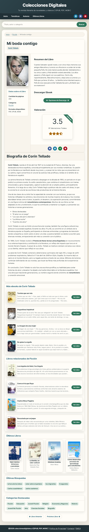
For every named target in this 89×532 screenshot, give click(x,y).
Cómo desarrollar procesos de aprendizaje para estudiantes (74, 463)
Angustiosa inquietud (25, 310)
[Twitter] (76, 16)
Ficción (14, 34)
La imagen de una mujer (26, 326)
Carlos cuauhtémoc (15, 488)
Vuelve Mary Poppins (25, 401)
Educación (20, 504)
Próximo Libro (52, 517)
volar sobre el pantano (34, 484)
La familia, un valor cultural (35, 462)
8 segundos (63, 484)
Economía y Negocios (60, 504)
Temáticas (15, 16)
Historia (74, 504)
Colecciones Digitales (44, 5)
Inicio (5, 16)
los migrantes (51, 484)
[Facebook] (80, 16)
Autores (26, 16)
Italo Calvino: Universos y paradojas (15, 464)
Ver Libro (76, 297)
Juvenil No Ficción (14, 508)
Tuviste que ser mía (24, 293)
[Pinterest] (85, 16)
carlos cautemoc (32, 488)
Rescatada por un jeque (26, 418)
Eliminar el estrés (54, 462)
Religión (46, 504)
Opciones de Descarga (58, 100)
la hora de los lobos (15, 484)
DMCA (78, 528)
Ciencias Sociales (37, 508)
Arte (26, 508)
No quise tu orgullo (24, 342)
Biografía (51, 508)
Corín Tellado (13, 48)
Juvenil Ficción (33, 504)
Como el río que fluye (25, 383)
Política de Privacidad (57, 528)
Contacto (70, 528)
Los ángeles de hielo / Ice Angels (30, 366)
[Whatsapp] (60, 148)
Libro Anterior (36, 517)
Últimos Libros (38, 16)
